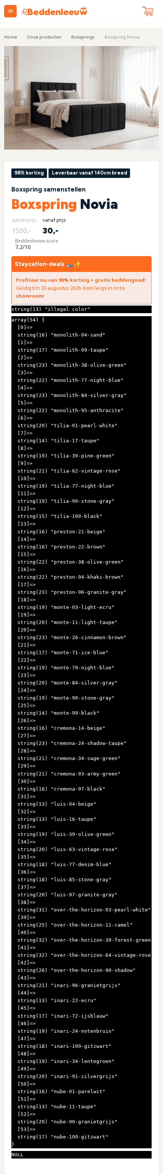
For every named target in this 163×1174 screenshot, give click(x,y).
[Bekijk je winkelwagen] (148, 11)
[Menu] (10, 11)
